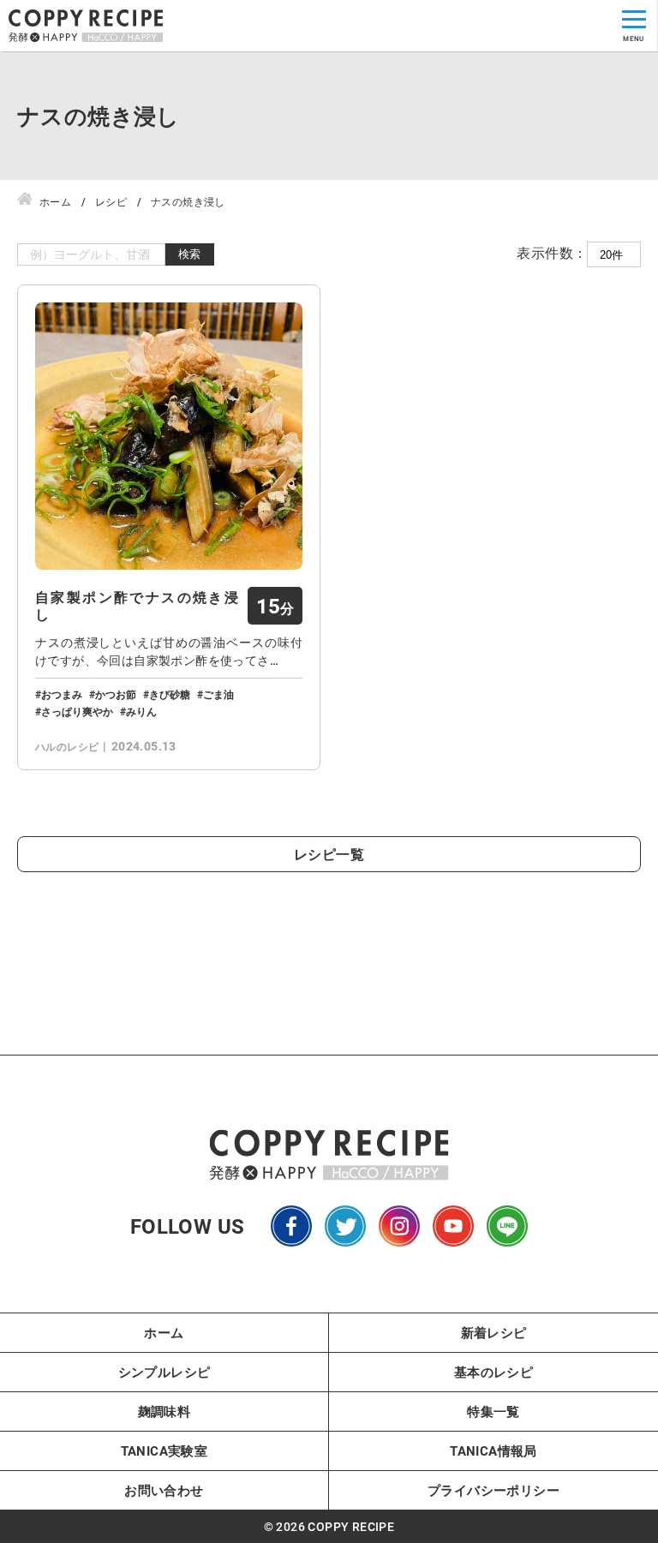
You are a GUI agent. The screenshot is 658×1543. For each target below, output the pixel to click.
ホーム (163, 1332)
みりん (141, 711)
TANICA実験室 (164, 1450)
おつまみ (61, 694)
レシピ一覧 (329, 854)
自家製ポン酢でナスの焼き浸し (137, 606)
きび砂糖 (169, 694)
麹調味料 (164, 1411)
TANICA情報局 (493, 1450)
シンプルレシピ (164, 1371)
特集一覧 (493, 1411)
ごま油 (218, 694)
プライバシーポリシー (493, 1489)
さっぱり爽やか (77, 711)
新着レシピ (494, 1332)
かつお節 (115, 694)
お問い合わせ (163, 1489)
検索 (189, 254)
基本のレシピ (493, 1371)
